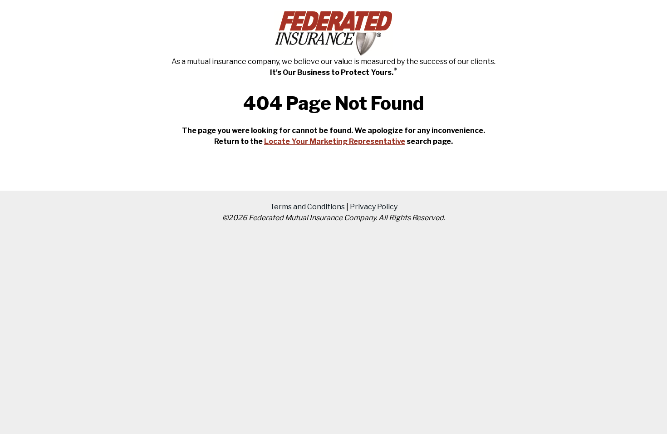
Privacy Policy (373, 206)
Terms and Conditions (307, 206)
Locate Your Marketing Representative (334, 141)
